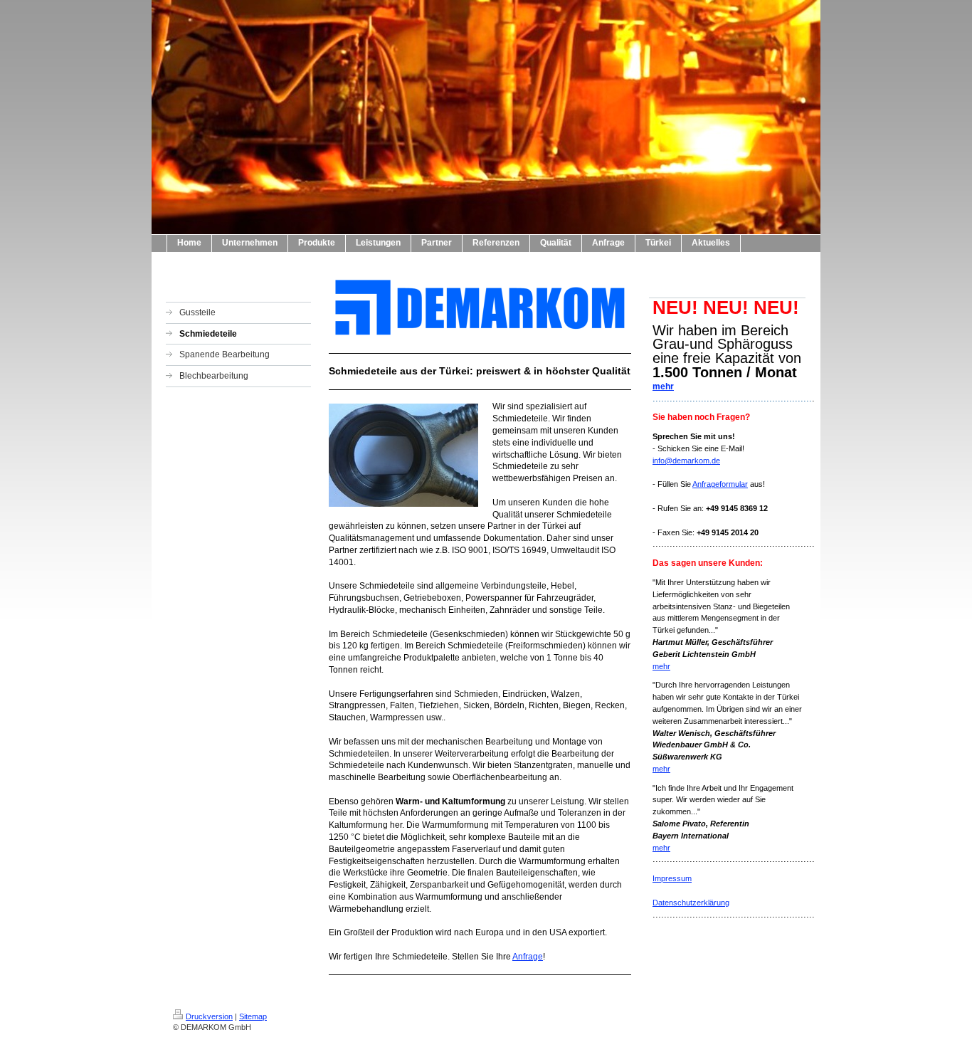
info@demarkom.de (686, 460)
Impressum (672, 878)
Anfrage (527, 957)
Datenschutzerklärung (691, 902)
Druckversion (209, 1016)
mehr (663, 386)
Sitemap (253, 1016)
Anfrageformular (720, 484)
